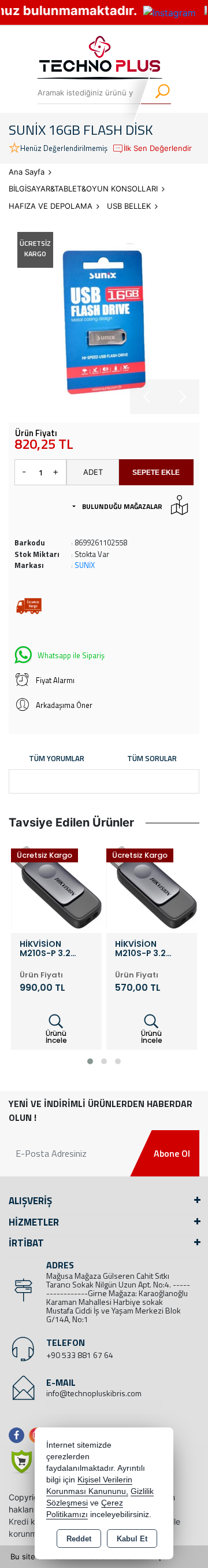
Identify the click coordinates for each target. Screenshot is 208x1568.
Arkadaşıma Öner (64, 705)
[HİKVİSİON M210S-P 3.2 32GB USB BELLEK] (151, 886)
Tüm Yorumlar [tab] (56, 758)
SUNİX (85, 565)
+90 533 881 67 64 (79, 1355)
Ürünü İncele (56, 1036)
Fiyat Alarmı (55, 680)
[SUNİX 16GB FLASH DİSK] (104, 318)
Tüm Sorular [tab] (152, 758)
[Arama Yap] (155, 92)
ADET (93, 472)
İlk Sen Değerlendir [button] (158, 148)
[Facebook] (19, 1435)
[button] (90, 1061)
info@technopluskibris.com (94, 1393)
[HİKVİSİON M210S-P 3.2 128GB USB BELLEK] (56, 886)
